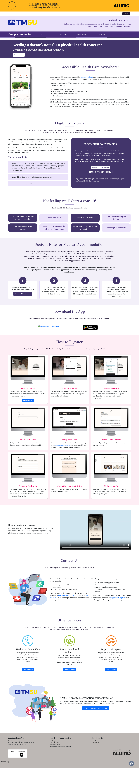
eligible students (87, 77)
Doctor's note (18, 55)
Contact (122, 34)
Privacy (12, 751)
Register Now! (28, 400)
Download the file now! (23, 294)
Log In (126, 13)
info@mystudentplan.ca (57, 741)
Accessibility (21, 752)
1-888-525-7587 (95, 742)
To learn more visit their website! (96, 708)
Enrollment (43, 34)
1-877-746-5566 (54, 742)
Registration (103, 34)
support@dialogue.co (62, 445)
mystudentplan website (100, 167)
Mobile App (81, 34)
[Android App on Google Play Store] (90, 327)
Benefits (63, 34)
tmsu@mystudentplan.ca (91, 161)
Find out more (28, 669)
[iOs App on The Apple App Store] (48, 326)
